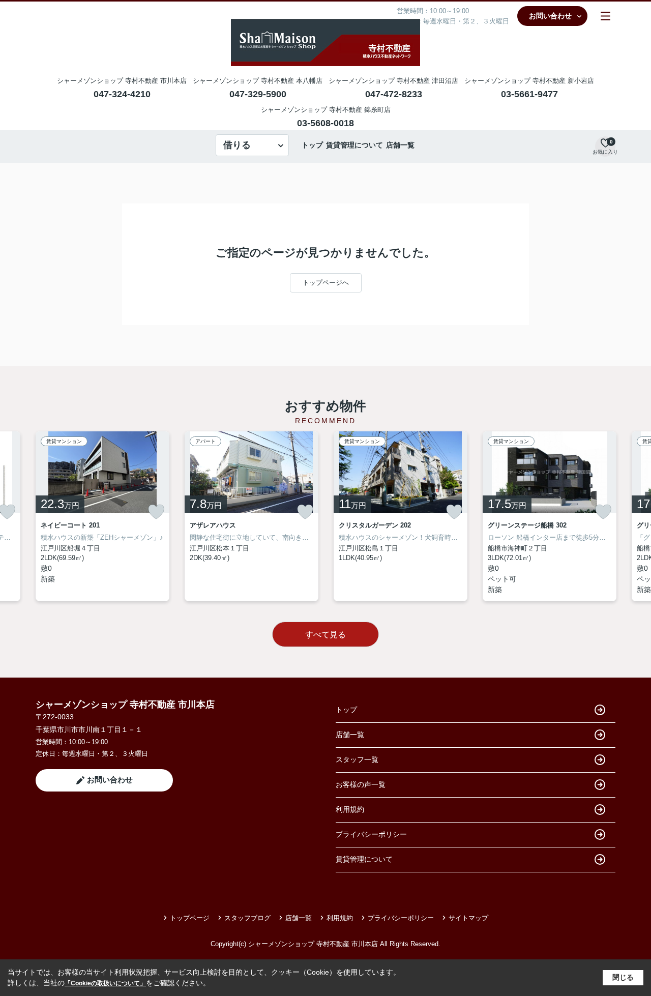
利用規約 (350, 809)
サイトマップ (468, 918)
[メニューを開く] (605, 16)
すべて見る (325, 634)
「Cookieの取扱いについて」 (105, 983)
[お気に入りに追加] (156, 511)
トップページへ (326, 282)
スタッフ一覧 (357, 759)
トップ (312, 145)
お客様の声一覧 (361, 784)
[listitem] (102, 516)
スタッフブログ (247, 918)
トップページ (190, 918)
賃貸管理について (354, 145)
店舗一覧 (400, 145)
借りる (237, 145)
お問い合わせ (550, 16)
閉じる (623, 977)
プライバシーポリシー (371, 834)
